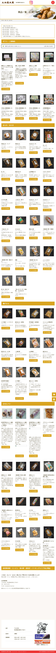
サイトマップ (14, 651)
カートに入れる (5, 89)
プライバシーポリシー (22, 651)
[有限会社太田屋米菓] (8, 3)
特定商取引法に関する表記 (6, 651)
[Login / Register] (54, 399)
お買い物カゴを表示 (48, 46)
